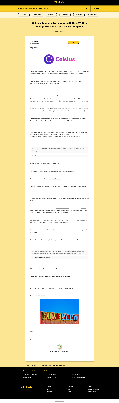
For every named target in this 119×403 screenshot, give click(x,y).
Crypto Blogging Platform (30, 374)
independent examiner (62, 208)
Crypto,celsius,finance (59, 365)
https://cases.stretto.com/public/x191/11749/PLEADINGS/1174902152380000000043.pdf (55, 136)
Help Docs (50, 391)
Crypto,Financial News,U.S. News (41, 365)
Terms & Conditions (93, 389)
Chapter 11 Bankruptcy (55, 179)
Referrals (70, 394)
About (49, 386)
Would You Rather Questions (80, 377)
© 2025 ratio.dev (59, 401)
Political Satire (27, 377)
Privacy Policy (91, 391)
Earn (69, 389)
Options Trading (76, 374)
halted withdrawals (58, 171)
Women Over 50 (51, 377)
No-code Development (53, 374)
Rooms (49, 394)
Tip (73, 42)
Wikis (69, 391)
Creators (70, 386)
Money (27, 365)
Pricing (49, 389)
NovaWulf (81, 81)
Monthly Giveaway (40, 288)
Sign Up (96, 8)
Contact (89, 386)
